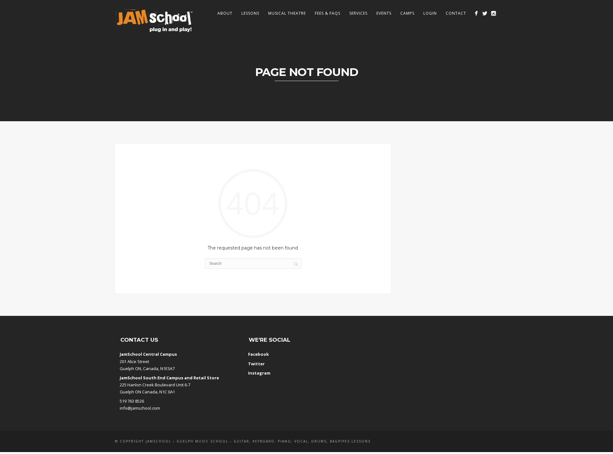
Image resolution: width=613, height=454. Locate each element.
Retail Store (206, 378)
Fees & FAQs (327, 13)
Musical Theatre (287, 13)
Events (383, 13)
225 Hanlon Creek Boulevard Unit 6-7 (155, 385)
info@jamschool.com (140, 408)
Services (358, 13)
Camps (407, 13)
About (224, 13)
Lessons (250, 13)
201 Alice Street (134, 361)
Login (430, 13)
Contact (456, 13)
